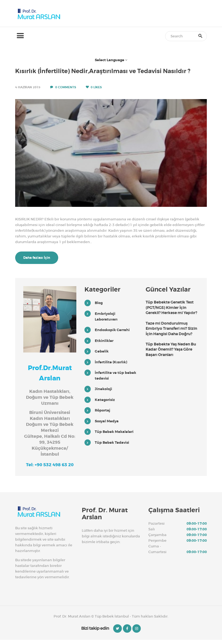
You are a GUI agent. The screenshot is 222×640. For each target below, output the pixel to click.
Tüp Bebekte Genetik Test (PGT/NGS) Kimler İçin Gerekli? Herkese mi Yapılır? (171, 307)
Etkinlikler (104, 340)
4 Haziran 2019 (27, 87)
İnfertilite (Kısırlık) (111, 362)
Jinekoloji (103, 389)
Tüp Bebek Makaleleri (114, 431)
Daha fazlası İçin (36, 258)
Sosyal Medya (107, 421)
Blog (99, 303)
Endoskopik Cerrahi (112, 330)
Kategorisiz (105, 399)
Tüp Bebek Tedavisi (112, 442)
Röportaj (102, 410)
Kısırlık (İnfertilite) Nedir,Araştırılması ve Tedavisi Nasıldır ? (102, 71)
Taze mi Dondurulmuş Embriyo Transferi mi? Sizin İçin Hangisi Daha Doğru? (171, 328)
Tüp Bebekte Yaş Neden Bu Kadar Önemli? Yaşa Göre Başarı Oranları (171, 349)
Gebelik (102, 351)
